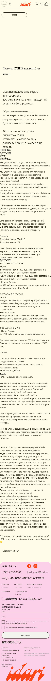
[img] (4, 3)
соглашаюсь (11, 627)
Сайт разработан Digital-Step (7, 665)
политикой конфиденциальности (16, 623)
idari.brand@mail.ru (37, 572)
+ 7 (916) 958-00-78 (11, 572)
